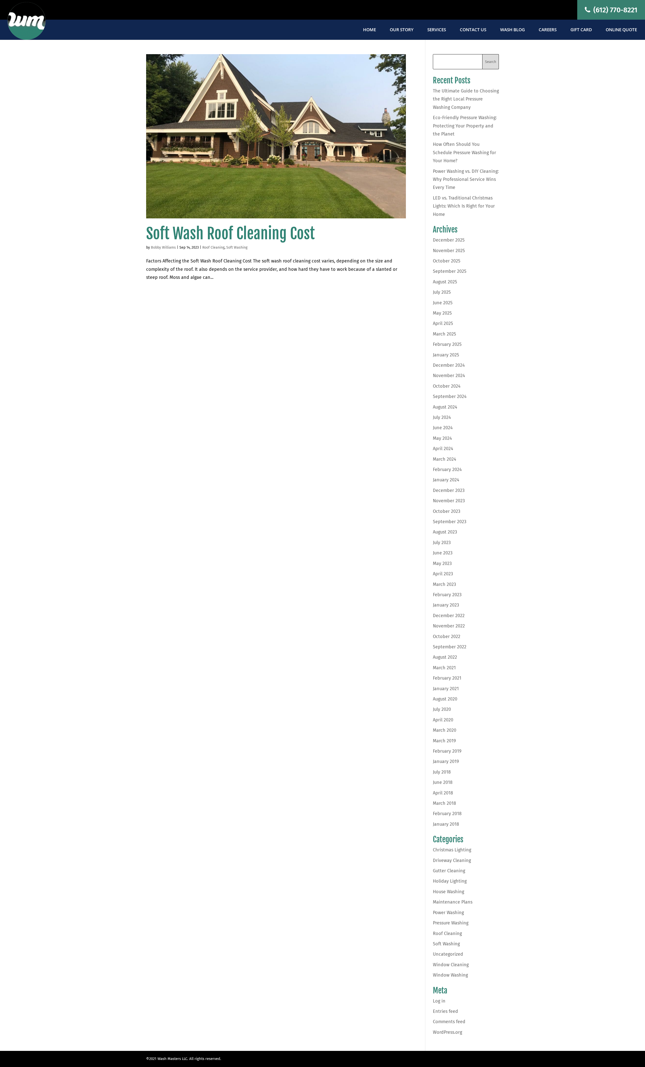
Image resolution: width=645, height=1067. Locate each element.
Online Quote (621, 30)
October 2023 (446, 511)
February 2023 (447, 594)
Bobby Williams (163, 247)
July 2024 (442, 417)
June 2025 (443, 303)
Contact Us (473, 30)
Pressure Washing (450, 923)
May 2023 (442, 563)
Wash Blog (512, 30)
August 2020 (445, 699)
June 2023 (443, 553)
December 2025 (449, 240)
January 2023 (446, 605)
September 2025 (449, 271)
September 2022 (449, 647)
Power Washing (448, 912)
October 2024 (447, 386)
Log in (439, 1001)
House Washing (448, 891)
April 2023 (443, 574)
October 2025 (446, 261)
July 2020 (442, 709)
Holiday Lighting (450, 881)
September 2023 (449, 521)
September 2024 (450, 396)
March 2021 (444, 668)
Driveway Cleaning (452, 860)
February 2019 (447, 751)
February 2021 (447, 678)
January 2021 (446, 688)
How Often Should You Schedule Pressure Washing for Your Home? (464, 152)
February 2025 (447, 344)
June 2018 (443, 782)
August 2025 (445, 282)
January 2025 (446, 355)
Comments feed (449, 1021)
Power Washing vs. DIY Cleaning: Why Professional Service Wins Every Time (466, 179)
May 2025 (442, 313)
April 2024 (443, 448)
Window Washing (450, 975)
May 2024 (442, 438)
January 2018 (446, 824)
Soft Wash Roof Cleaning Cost (230, 233)
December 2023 (449, 490)
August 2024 (445, 407)
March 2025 (444, 334)
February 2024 (447, 469)
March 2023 (444, 584)
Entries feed (445, 1011)
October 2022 (446, 636)
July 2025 (442, 292)
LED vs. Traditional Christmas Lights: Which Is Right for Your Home (464, 206)
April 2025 (443, 323)
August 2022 (445, 657)
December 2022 (449, 615)
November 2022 (449, 626)
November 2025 (449, 250)
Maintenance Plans (452, 902)
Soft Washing (236, 247)
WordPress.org (447, 1032)
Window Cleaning (451, 965)
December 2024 (449, 365)
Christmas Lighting (452, 850)
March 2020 (444, 730)
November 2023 (449, 501)
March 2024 (444, 459)
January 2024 (446, 480)
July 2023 (442, 542)
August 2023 (445, 532)
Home (369, 30)
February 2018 (447, 813)
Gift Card (581, 30)
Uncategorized (448, 954)
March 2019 (444, 741)
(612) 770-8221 (614, 10)
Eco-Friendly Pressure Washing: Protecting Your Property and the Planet (465, 126)
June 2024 (443, 427)
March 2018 (444, 803)
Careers (548, 30)
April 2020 (443, 720)
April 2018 (443, 793)
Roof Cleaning (213, 247)
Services (436, 30)
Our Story (401, 30)
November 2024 (449, 375)
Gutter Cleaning (449, 871)
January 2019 (446, 761)
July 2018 (442, 772)
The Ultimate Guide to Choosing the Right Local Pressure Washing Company (466, 99)
